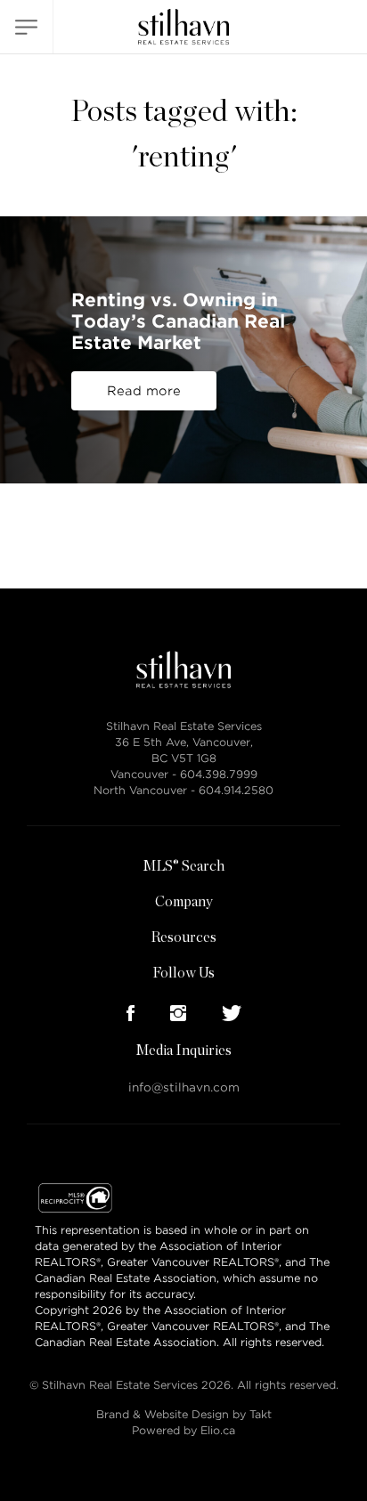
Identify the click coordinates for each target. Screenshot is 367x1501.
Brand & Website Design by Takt (184, 1414)
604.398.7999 (218, 774)
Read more (144, 391)
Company (184, 902)
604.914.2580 (236, 790)
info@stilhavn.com (184, 1087)
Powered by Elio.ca (183, 1430)
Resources (183, 937)
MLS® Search (183, 866)
